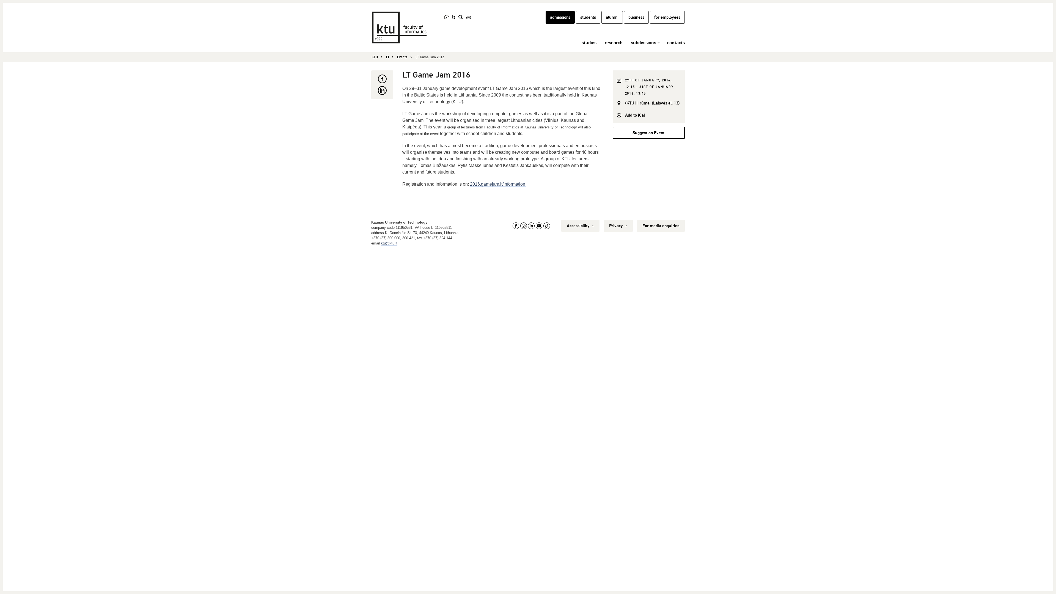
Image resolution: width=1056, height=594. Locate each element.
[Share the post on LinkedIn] (382, 90)
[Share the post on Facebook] (382, 79)
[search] (461, 17)
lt (453, 17)
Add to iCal (635, 115)
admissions (560, 17)
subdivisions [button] (643, 43)
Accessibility (579, 226)
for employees (667, 17)
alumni (612, 17)
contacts (676, 43)
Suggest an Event (648, 133)
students (588, 17)
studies (589, 43)
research (614, 43)
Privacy (616, 226)
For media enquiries (660, 226)
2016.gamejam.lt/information (498, 184)
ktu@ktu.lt (389, 243)
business (636, 17)
